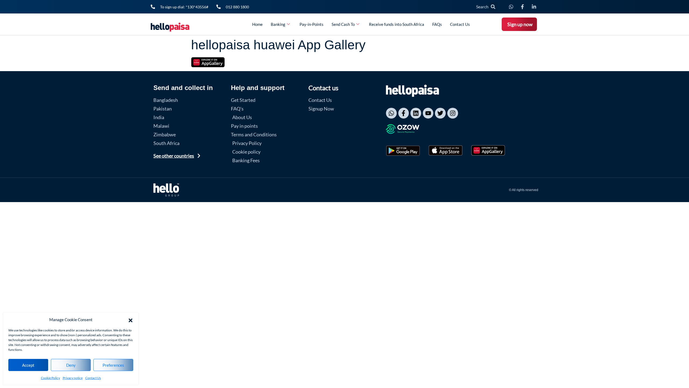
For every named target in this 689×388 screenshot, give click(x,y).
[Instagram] (452, 113)
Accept (28, 365)
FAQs (437, 24)
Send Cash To (343, 24)
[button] (130, 319)
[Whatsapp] (391, 113)
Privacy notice (73, 378)
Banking (278, 24)
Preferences (113, 365)
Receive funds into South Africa (396, 24)
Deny (71, 365)
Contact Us (93, 378)
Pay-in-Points (312, 24)
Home (257, 24)
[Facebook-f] (403, 113)
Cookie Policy (50, 378)
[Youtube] (428, 113)
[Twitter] (440, 113)
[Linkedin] (415, 113)
